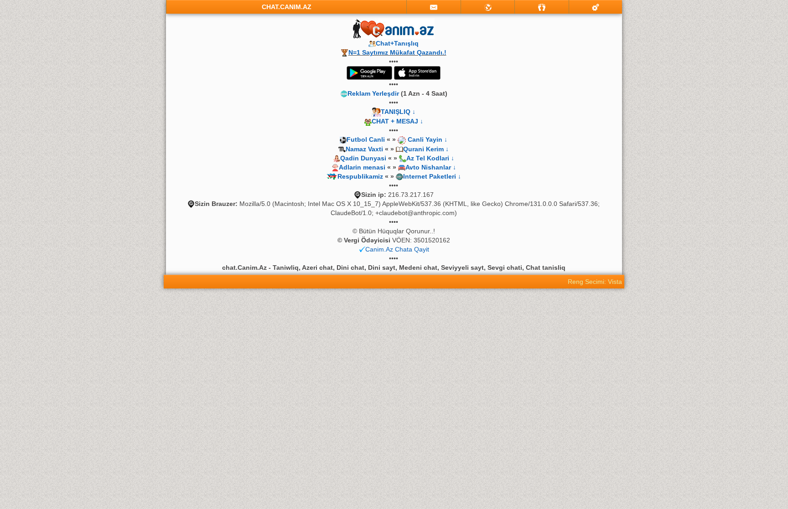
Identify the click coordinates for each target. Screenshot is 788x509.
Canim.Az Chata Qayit (397, 249)
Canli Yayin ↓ (427, 139)
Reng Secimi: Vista (595, 281)
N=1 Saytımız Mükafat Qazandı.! (397, 52)
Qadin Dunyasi (363, 158)
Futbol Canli (366, 139)
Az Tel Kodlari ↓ (430, 158)
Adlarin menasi (362, 167)
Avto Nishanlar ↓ (430, 167)
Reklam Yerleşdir (373, 93)
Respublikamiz (360, 176)
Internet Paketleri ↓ (432, 176)
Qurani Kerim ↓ (426, 149)
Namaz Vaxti (365, 149)
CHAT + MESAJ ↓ (397, 121)
